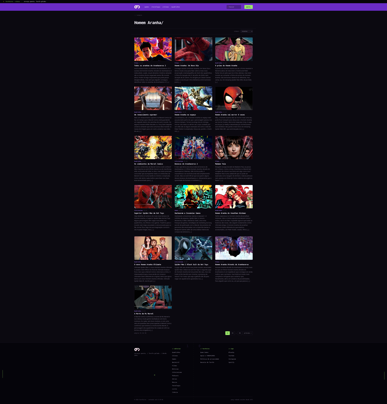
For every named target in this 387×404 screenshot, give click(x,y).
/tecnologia (155, 7)
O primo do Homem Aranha (226, 66)
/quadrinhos (175, 7)
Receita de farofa (207, 362)
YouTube (231, 355)
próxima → (247, 333)
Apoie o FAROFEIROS (207, 355)
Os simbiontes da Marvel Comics (148, 164)
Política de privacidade (209, 359)
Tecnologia (176, 385)
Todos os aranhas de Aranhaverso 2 (150, 66)
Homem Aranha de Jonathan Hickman (230, 213)
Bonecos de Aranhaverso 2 (186, 164)
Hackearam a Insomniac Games (187, 213)
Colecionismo (177, 372)
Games (174, 359)
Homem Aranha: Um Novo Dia (187, 66)
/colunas (165, 7)
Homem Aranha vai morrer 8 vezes (230, 115)
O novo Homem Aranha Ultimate (147, 264)
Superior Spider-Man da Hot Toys (149, 213)
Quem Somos (204, 352)
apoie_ (248, 7)
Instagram (232, 359)
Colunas (175, 355)
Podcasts (175, 375)
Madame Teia (220, 164)
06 (240, 333)
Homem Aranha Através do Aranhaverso (232, 264)
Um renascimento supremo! (145, 115)
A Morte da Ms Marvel (143, 314)
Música (174, 382)
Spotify (231, 362)
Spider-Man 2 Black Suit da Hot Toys (191, 264)
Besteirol (175, 362)
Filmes (174, 365)
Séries (174, 379)
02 (232, 333)
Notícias (175, 369)
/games (146, 7)
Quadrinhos (176, 352)
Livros (174, 389)
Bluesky (231, 352)
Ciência (175, 392)
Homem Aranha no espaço (185, 115)
